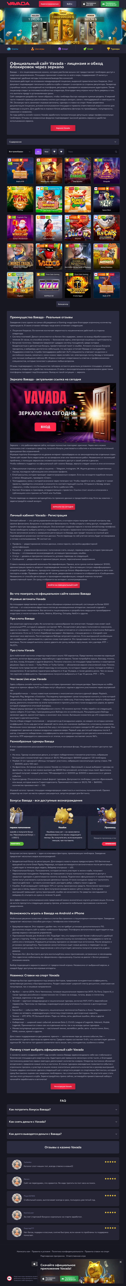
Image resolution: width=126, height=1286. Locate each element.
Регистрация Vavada (63, 1086)
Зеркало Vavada (63, 128)
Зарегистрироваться (50, 4)
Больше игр (63, 304)
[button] (3, 26)
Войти (69, 4)
